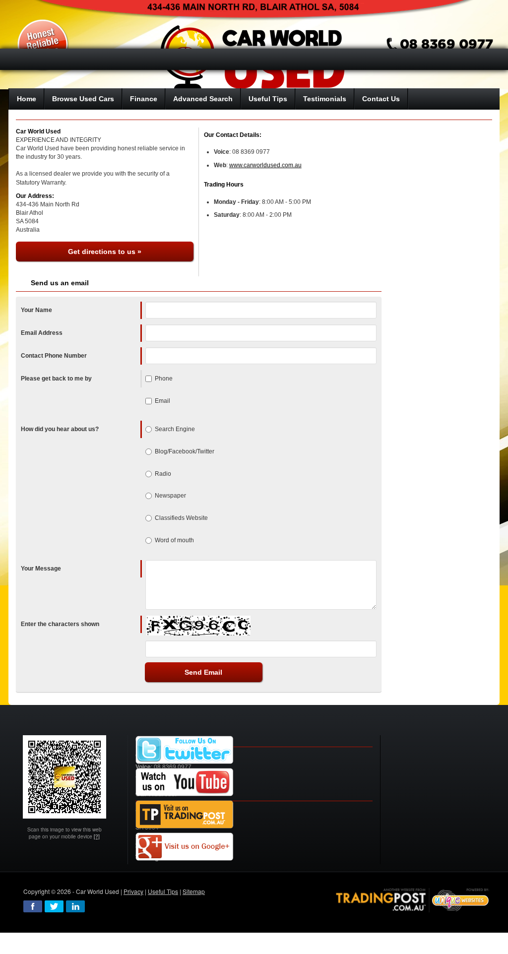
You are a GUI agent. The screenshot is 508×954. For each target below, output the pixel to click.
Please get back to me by (56, 378)
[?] (97, 836)
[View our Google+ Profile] (184, 846)
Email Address (42, 332)
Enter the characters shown (60, 624)
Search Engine (175, 429)
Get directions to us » (104, 251)
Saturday (227, 214)
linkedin (75, 906)
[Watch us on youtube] (184, 782)
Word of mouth (174, 540)
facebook (32, 906)
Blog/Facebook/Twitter (184, 451)
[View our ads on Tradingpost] (184, 814)
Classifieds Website (181, 517)
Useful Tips (163, 891)
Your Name (36, 310)
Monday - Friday (236, 201)
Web (220, 165)
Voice (221, 151)
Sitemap (194, 891)
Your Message (41, 568)
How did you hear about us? (60, 429)
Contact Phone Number (54, 355)
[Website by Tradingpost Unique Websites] (412, 899)
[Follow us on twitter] (184, 750)
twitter (54, 906)
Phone (164, 378)
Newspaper (170, 495)
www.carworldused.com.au (265, 165)
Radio (163, 473)
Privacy (133, 891)
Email (162, 400)
